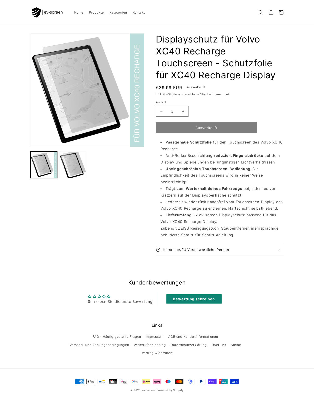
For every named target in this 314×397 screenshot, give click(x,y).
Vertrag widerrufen (157, 353)
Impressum (154, 336)
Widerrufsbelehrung (150, 345)
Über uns (218, 345)
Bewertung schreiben (194, 299)
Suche (236, 345)
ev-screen (148, 390)
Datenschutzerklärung (189, 345)
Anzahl (161, 102)
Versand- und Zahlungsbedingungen (99, 345)
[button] (261, 12)
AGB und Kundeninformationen (193, 336)
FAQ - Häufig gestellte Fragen (116, 336)
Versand (178, 94)
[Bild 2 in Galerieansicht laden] (73, 165)
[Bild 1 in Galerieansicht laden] (44, 165)
